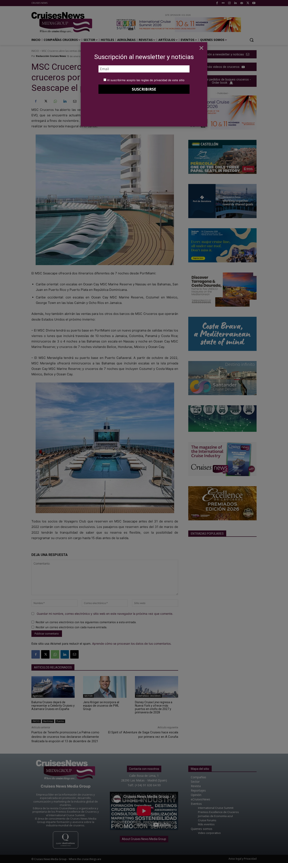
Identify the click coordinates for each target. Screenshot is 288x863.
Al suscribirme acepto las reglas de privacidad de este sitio (145, 80)
